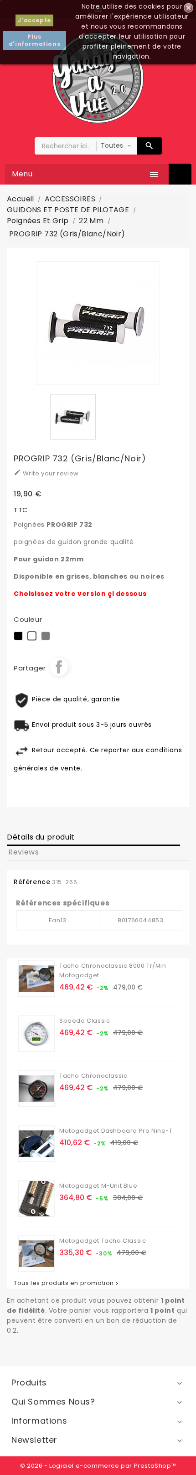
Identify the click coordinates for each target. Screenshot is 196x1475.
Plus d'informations (34, 40)
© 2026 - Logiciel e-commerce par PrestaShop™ (98, 1465)
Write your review (46, 473)
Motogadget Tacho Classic (102, 1240)
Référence (32, 881)
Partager (59, 667)
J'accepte (34, 20)
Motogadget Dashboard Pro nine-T (116, 1130)
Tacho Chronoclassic (93, 1075)
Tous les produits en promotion (67, 1283)
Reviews (23, 852)
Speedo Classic (84, 1020)
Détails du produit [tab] (41, 837)
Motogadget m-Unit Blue (98, 1185)
